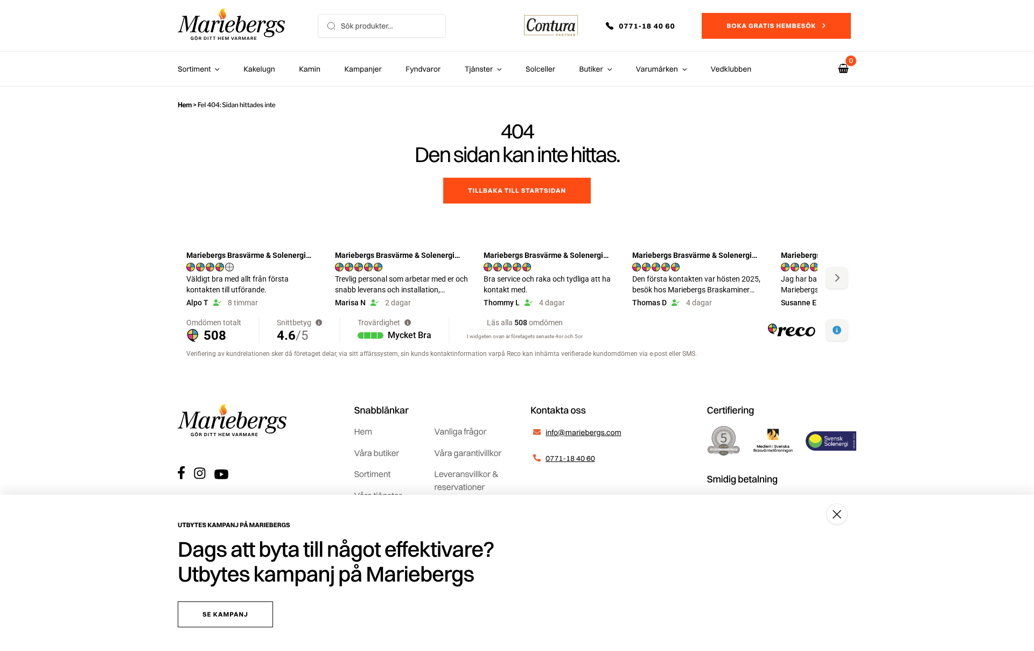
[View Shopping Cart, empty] (843, 68)
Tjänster (479, 69)
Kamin (309, 69)
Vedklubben (731, 69)
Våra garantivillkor (467, 452)
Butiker (591, 69)
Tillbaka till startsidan (517, 190)
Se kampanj (225, 614)
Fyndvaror (423, 69)
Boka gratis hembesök (771, 26)
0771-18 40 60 (570, 458)
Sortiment (194, 69)
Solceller (540, 69)
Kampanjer (363, 69)
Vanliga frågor (460, 431)
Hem (185, 105)
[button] (648, 26)
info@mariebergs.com (583, 432)
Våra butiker (376, 452)
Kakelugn (259, 69)
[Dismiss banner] (837, 514)
